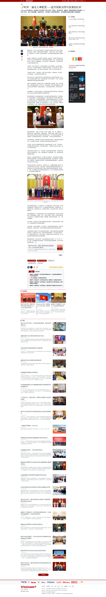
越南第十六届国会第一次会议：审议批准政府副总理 (58, 305)
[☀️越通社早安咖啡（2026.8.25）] (59, 429)
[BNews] (38, 582)
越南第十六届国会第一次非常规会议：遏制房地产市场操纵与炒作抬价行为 (46, 285)
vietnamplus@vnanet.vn (51, 591)
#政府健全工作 (51, 260)
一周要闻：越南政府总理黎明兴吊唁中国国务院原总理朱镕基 (74, 86)
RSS (52, 586)
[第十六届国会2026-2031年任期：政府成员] (43, 298)
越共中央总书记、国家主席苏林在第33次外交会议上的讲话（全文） (77, 38)
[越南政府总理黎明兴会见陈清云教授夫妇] (59, 527)
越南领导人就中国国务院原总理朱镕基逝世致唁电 (77, 44)
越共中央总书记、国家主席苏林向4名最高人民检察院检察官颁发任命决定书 (36, 500)
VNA (62, 586)
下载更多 (43, 574)
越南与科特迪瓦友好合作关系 (77, 66)
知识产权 (43, 586)
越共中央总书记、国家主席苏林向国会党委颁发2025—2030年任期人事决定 (41, 246)
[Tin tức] (33, 582)
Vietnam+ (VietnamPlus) (29, 1)
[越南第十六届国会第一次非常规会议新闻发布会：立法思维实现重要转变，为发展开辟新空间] (59, 515)
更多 (23, 320)
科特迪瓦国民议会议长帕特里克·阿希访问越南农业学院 (35, 487)
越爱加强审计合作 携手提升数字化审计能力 (32, 336)
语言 (58, 586)
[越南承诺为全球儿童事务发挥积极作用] (59, 363)
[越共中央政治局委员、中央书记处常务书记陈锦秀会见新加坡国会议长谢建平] (59, 540)
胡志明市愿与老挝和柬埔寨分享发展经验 (32, 348)
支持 (55, 586)
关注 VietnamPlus (53, 267)
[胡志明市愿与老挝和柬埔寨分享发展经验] (59, 351)
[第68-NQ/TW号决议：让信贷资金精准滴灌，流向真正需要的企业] (59, 326)
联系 (73, 586)
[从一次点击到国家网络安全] (81, 79)
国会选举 (38, 271)
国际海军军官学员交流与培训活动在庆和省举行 (33, 550)
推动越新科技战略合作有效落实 (29, 372)
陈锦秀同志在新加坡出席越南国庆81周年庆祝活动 (34, 437)
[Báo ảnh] (74, 582)
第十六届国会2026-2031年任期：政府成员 (43, 306)
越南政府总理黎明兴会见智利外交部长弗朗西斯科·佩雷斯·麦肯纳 (36, 463)
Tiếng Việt (64, 0)
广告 (70, 586)
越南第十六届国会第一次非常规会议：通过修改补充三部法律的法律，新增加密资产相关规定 (46, 282)
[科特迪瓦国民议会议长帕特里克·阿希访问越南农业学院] (59, 490)
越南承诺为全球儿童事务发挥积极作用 (31, 360)
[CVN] (59, 582)
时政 (22, 4)
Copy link (22, 59)
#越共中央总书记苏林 (42, 260)
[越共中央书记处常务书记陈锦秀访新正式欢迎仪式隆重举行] (59, 415)
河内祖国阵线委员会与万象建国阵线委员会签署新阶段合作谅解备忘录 (36, 385)
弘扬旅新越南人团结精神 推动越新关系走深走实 (33, 475)
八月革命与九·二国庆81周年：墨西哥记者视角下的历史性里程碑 (36, 398)
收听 (72, 80)
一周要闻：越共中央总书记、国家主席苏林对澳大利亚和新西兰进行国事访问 (74, 96)
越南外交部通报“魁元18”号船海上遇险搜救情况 (77, 32)
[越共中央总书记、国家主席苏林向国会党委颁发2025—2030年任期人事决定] (60, 247)
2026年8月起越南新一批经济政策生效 (76, 19)
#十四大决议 (40, 263)
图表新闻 (73, 51)
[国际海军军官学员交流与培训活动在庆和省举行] (59, 554)
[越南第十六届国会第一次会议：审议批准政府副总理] (58, 298)
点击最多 (73, 16)
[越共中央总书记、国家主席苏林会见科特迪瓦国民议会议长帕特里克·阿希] (59, 566)
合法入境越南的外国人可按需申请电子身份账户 (77, 26)
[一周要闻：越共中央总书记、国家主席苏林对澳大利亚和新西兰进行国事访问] (81, 96)
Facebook (22, 51)
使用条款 (48, 586)
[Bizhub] (43, 582)
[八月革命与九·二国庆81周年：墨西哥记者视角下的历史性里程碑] (59, 401)
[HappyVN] (81, 582)
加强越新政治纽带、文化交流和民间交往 (32, 450)
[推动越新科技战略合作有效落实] (59, 375)
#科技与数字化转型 (32, 263)
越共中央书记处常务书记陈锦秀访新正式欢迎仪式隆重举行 (36, 412)
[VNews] (28, 582)
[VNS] (50, 582)
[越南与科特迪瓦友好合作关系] (77, 58)
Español (75, 0)
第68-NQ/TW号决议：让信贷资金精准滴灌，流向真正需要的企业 (36, 324)
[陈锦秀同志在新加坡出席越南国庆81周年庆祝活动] (59, 441)
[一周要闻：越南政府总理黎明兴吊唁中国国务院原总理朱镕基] (81, 87)
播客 (72, 74)
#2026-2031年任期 (32, 260)
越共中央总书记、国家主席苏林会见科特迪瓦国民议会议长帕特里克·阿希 (36, 563)
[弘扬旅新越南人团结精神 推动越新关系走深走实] (59, 478)
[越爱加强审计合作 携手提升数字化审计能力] (59, 339)
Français (72, 0)
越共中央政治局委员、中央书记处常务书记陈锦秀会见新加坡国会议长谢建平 (36, 537)
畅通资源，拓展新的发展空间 (39, 277)
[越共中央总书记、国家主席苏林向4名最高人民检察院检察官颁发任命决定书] (59, 503)
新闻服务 (66, 586)
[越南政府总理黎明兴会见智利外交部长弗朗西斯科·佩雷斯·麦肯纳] (59, 465)
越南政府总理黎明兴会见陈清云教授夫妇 (32, 524)
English (68, 0)
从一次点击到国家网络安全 (74, 77)
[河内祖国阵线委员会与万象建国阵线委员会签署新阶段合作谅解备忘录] (59, 388)
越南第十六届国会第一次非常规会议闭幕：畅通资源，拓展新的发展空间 (46, 280)
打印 (22, 57)
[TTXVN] (23, 582)
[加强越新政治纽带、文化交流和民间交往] (59, 453)
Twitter (22, 54)
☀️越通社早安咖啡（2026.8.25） (30, 425)
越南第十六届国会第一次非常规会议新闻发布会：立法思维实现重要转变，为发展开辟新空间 (46, 275)
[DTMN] (66, 582)
